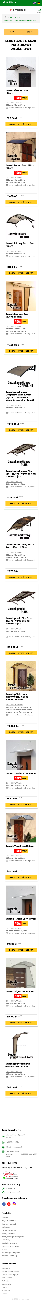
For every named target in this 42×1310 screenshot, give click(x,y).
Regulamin (6, 1268)
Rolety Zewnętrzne (9, 1243)
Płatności (5, 1281)
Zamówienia (7, 1278)
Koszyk (39, 11)
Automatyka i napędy (11, 1252)
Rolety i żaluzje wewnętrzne (13, 1236)
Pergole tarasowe (9, 1221)
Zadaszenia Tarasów (10, 1246)
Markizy (5, 1217)
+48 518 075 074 (9, 2)
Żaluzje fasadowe (9, 1230)
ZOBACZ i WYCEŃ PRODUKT (21, 124)
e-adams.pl (10, 1189)
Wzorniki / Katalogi (9, 1256)
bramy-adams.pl (13, 1192)
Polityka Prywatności (10, 1271)
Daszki (4, 1249)
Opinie (4, 1293)
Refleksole (6, 1227)
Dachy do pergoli (9, 1224)
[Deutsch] (39, 2)
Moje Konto (6, 1290)
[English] (35, 2)
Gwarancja (6, 1284)
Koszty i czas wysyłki (10, 1274)
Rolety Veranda (8, 1233)
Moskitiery (6, 1240)
